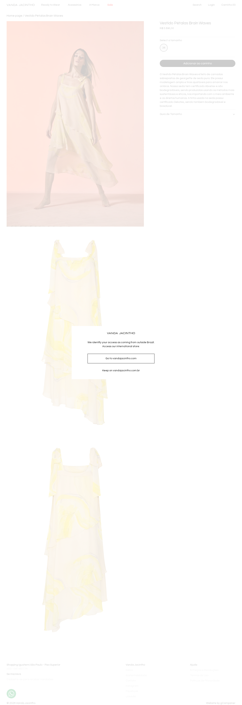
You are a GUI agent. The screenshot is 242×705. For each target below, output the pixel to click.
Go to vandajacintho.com (121, 358)
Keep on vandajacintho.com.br (121, 370)
